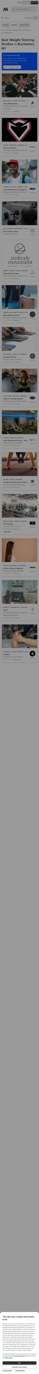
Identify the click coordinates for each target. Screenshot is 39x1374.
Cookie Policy (20, 1370)
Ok (19, 1363)
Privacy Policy (8, 1358)
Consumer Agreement (18, 1356)
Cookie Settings (19, 1367)
